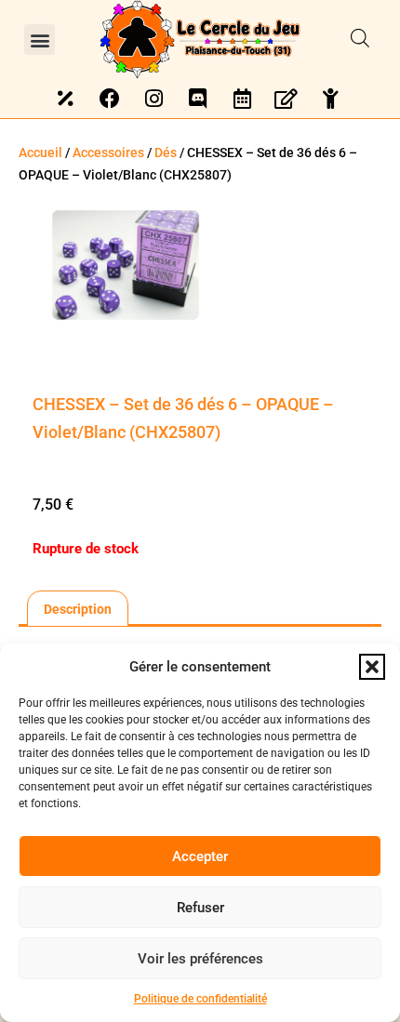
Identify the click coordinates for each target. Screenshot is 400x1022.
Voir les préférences (200, 958)
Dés (165, 152)
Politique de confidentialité (200, 998)
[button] (372, 666)
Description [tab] (78, 609)
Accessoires (108, 152)
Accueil (40, 152)
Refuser (200, 907)
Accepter (200, 856)
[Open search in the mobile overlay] (360, 39)
